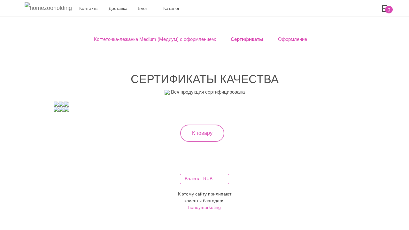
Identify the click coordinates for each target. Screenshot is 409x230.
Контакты (88, 8)
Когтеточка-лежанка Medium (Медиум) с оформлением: (155, 39)
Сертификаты (246, 39)
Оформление (292, 39)
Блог (142, 8)
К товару (202, 133)
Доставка (118, 8)
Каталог (171, 8)
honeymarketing (204, 207)
